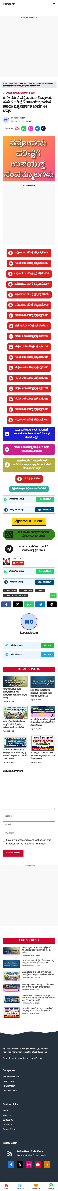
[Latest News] (20, 1186)
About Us (7, 1115)
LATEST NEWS (13, 83)
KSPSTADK (9, 4)
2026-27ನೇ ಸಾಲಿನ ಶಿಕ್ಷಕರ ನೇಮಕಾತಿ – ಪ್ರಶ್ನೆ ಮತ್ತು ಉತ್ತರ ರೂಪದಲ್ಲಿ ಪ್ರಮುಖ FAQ (41, 693)
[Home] (6, 1186)
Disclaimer (7, 1124)
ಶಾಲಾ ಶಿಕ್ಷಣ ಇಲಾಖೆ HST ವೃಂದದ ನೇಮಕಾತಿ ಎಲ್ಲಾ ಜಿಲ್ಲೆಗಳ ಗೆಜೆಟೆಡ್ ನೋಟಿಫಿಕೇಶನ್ (42, 722)
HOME (5, 1111)
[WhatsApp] (51, 1186)
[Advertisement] (29, 48)
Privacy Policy (9, 1129)
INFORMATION (24, 93)
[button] (46, 5)
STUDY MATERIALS (11, 1077)
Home (5, 83)
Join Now (46, 499)
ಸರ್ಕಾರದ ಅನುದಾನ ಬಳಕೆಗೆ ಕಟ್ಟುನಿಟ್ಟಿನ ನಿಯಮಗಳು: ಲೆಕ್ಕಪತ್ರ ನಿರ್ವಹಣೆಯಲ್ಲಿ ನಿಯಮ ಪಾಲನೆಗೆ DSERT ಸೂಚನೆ (15, 754)
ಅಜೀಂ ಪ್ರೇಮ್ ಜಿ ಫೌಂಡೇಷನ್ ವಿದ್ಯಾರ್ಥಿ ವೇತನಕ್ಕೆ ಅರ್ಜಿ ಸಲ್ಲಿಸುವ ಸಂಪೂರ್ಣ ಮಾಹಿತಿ (14, 724)
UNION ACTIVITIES (10, 1090)
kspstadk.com (20, 118)
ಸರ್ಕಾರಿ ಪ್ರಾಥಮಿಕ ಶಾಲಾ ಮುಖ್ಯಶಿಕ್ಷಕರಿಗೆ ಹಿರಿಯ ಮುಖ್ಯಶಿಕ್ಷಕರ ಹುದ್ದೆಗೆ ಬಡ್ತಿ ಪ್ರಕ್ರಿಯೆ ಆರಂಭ (15, 694)
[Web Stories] (36, 1186)
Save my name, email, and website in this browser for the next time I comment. (28, 842)
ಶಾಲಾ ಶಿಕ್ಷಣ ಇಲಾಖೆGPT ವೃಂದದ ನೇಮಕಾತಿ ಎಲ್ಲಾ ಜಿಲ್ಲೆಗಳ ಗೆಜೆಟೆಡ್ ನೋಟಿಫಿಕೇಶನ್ (42, 755)
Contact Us (8, 1120)
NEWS (33, 93)
